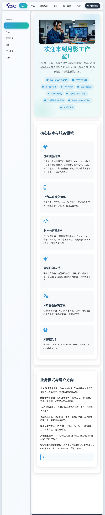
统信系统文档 (86, 86)
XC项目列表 (68, 107)
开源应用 (44, 5)
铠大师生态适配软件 (78, 93)
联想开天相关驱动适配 (81, 100)
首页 (23, 5)
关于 (79, 5)
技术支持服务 (50, 86)
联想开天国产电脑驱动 (59, 80)
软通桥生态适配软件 (56, 100)
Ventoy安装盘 (81, 80)
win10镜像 (68, 86)
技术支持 (67, 5)
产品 (33, 5)
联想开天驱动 (56, 93)
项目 (56, 5)
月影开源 (94, 5)
